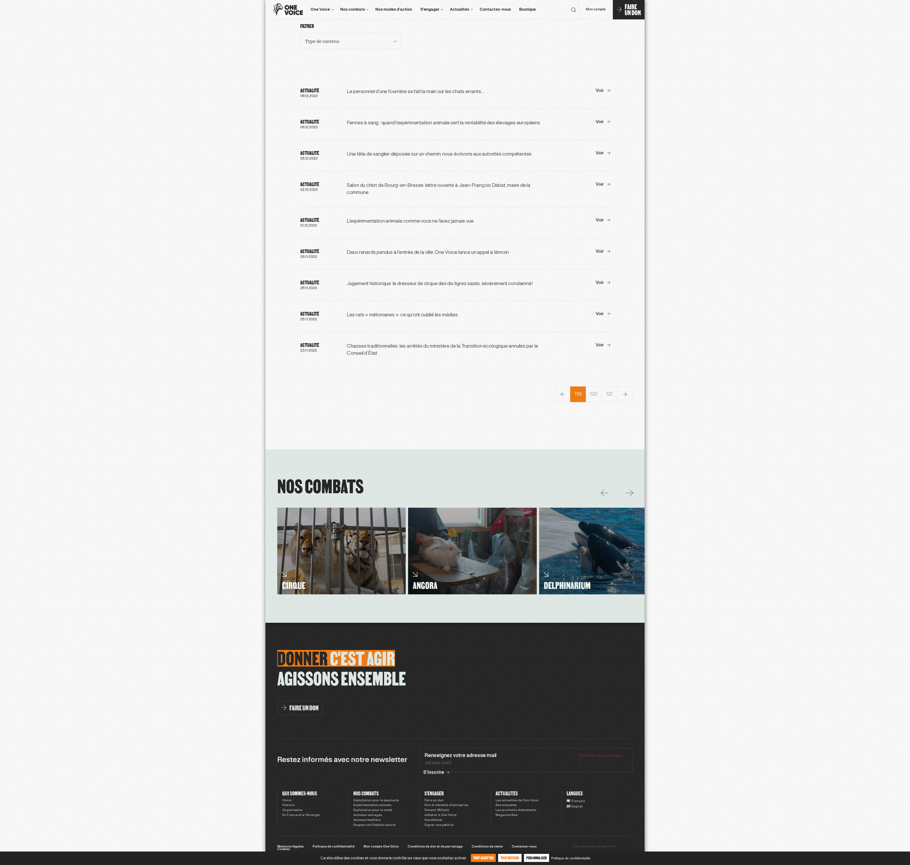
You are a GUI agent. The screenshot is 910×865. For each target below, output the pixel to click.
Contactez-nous (495, 9)
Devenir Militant (436, 810)
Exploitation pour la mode (372, 810)
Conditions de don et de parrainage (435, 846)
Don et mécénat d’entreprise (446, 805)
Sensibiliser (433, 820)
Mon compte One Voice (381, 846)
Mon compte (596, 9)
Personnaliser (536, 858)
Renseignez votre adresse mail (460, 755)
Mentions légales (290, 846)
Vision (287, 800)
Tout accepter (483, 858)
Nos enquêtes (506, 805)
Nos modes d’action (393, 9)
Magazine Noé (507, 815)
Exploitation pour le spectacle (376, 800)
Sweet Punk (606, 846)
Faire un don (433, 800)
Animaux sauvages (367, 815)
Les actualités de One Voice (517, 800)
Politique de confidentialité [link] (570, 858)
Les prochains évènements (516, 810)
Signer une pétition (439, 825)
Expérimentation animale (372, 805)
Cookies (283, 849)
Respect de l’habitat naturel (374, 825)
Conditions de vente (487, 846)
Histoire (288, 805)
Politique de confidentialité (334, 846)
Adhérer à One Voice (440, 815)
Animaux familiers (367, 820)
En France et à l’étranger (301, 815)
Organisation (292, 810)
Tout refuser (509, 858)
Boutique (527, 9)
